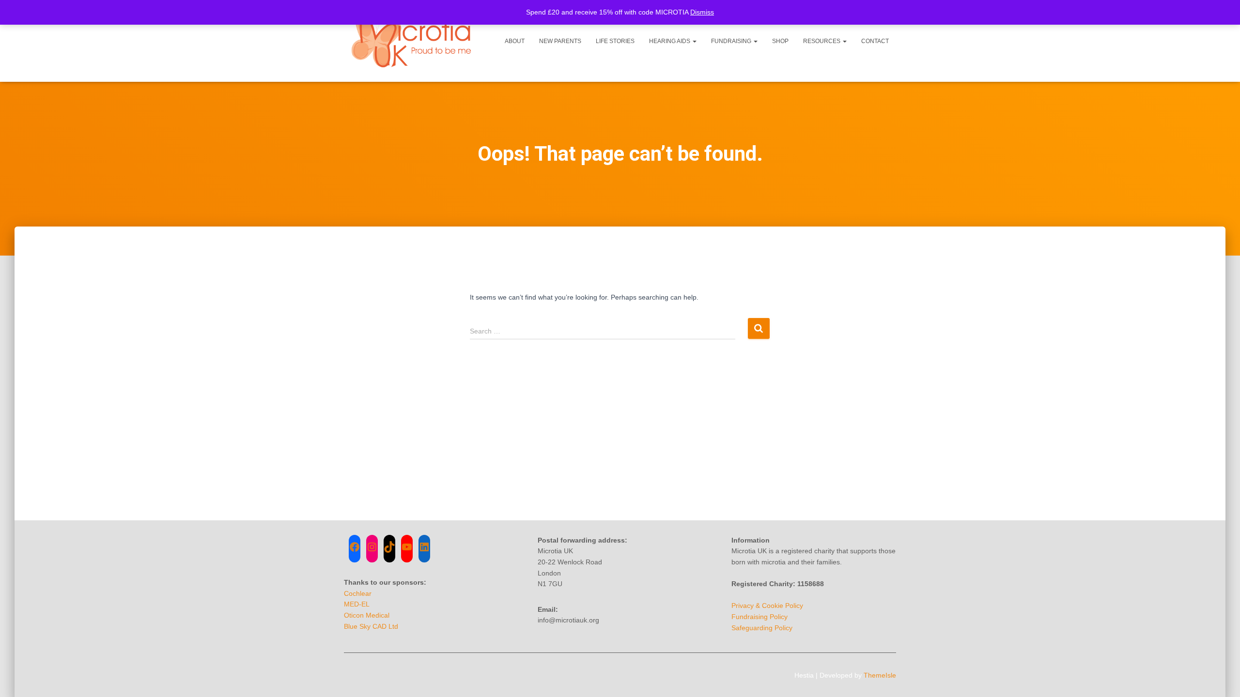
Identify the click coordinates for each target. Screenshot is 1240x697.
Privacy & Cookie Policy (767, 605)
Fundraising (732, 41)
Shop (780, 41)
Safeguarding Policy (761, 628)
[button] (694, 41)
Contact (875, 41)
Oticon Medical (366, 615)
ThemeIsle (880, 675)
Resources (822, 41)
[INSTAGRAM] (372, 547)
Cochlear (358, 593)
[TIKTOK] (389, 547)
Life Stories (615, 41)
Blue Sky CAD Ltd (371, 626)
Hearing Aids (670, 41)
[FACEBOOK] (354, 547)
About (515, 41)
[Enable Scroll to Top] (1221, 678)
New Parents (560, 41)
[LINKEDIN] (424, 547)
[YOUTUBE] (407, 547)
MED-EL (357, 604)
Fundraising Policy (759, 617)
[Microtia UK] (413, 41)
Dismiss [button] (702, 12)
